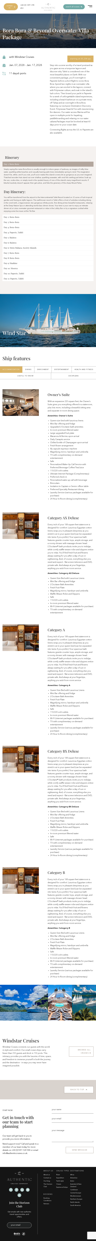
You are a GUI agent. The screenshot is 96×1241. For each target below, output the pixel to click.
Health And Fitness (83, 369)
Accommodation (11, 369)
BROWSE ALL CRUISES (84, 1051)
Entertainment (61, 369)
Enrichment (43, 369)
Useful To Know (25, 376)
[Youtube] (28, 1190)
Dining (28, 369)
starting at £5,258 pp (80, 59)
